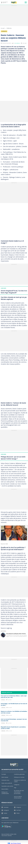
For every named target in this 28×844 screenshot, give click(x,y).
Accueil (2, 28)
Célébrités (9, 28)
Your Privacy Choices (16, 843)
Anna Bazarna (17, 43)
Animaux (3, 699)
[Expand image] (26, 526)
